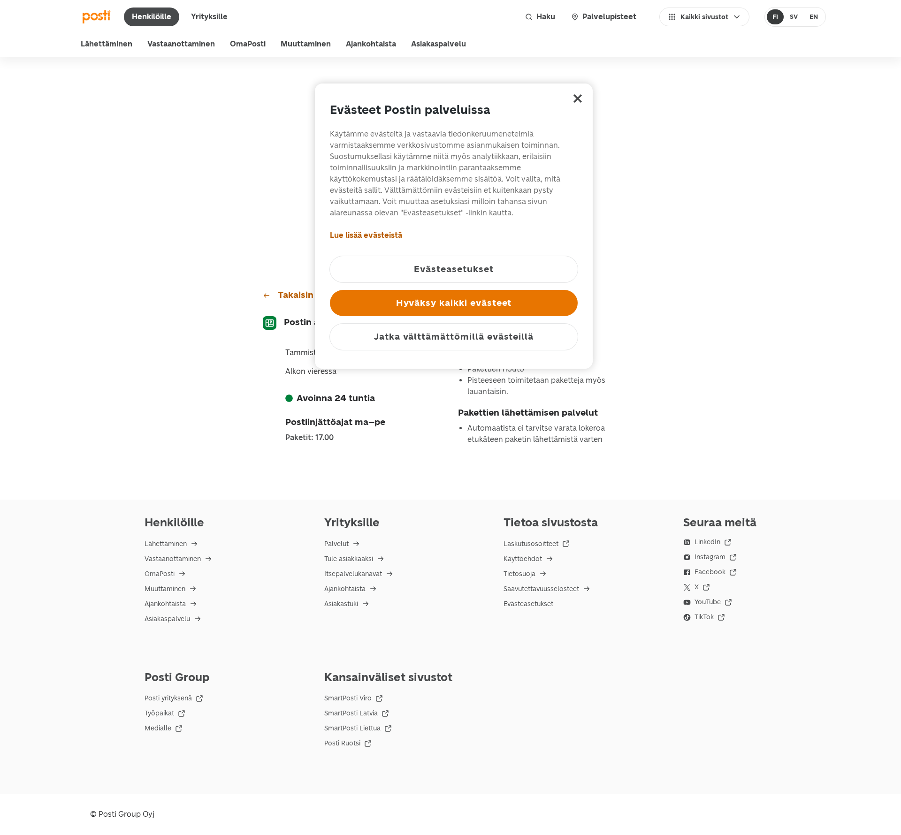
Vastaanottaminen (181, 43)
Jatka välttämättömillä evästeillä (454, 336)
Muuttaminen (306, 43)
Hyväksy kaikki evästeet (454, 302)
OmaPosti (248, 43)
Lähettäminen (106, 43)
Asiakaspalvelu (438, 43)
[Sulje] (577, 98)
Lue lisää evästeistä (366, 235)
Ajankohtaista (371, 43)
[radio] (775, 16)
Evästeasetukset (528, 604)
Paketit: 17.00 (309, 437)
